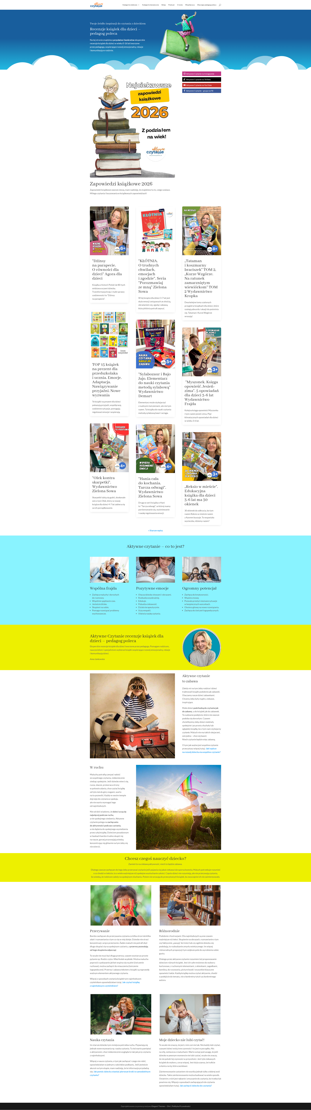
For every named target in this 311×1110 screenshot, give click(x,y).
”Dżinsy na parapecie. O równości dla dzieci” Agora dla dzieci (107, 269)
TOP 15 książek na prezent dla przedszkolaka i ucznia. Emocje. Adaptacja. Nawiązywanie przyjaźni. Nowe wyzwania (107, 380)
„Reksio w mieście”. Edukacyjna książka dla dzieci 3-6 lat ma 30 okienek (201, 495)
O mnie (180, 5)
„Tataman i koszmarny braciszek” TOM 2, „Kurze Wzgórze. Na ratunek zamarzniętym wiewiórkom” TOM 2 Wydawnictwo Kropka (201, 278)
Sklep (163, 5)
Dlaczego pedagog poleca (206, 5)
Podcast (171, 5)
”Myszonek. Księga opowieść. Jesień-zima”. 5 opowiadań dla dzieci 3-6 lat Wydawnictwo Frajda (202, 393)
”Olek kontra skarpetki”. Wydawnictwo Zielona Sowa (104, 484)
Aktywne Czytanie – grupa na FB (199, 91)
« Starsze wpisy (155, 530)
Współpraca (190, 5)
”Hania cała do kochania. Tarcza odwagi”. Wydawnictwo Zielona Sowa (152, 487)
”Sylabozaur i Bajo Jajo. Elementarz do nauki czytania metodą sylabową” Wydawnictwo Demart (154, 385)
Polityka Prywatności (181, 1106)
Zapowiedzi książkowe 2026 (121, 184)
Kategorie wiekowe (130, 5)
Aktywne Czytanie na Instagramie (200, 74)
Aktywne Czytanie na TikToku (198, 79)
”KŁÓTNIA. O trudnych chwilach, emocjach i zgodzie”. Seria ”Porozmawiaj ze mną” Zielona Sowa (152, 276)
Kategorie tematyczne (150, 5)
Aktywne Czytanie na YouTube (199, 85)
